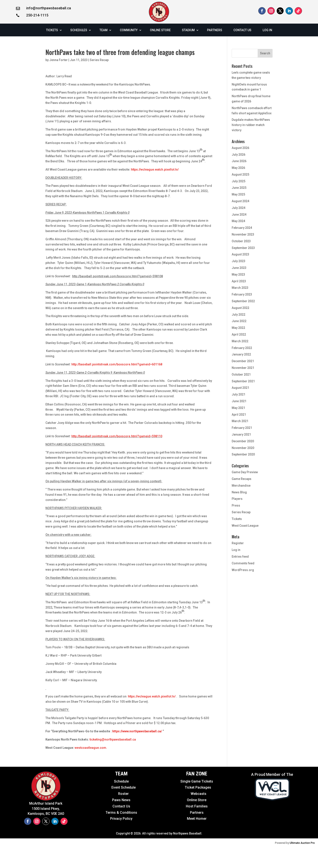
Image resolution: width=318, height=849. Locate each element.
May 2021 (238, 408)
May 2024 (238, 221)
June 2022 (239, 321)
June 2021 (239, 401)
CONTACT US (242, 30)
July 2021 (238, 394)
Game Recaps (241, 479)
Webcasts (198, 794)
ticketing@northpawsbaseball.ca (113, 739)
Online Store (196, 800)
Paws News (121, 800)
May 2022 (238, 327)
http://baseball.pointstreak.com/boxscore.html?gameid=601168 (116, 364)
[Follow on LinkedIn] (289, 11)
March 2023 (240, 287)
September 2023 (243, 248)
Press (236, 505)
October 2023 (241, 241)
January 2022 (241, 354)
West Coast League (245, 525)
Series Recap (99, 60)
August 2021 (240, 387)
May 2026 (238, 167)
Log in (236, 550)
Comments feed (243, 563)
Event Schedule (114, 787)
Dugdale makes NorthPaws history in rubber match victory (251, 125)
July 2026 (238, 154)
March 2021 (240, 421)
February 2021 (242, 427)
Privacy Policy (121, 819)
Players (237, 498)
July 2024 (238, 208)
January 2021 (241, 434)
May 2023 (238, 274)
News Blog (239, 492)
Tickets (237, 519)
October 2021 (241, 374)
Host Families (197, 806)
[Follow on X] (280, 11)
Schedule (121, 781)
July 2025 (238, 181)
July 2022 (238, 314)
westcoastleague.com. (91, 747)
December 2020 (243, 441)
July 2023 (238, 261)
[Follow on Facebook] (262, 11)
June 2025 (239, 187)
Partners (197, 812)
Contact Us (121, 806)
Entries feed (240, 556)
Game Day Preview (245, 472)
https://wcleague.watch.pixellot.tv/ (155, 169)
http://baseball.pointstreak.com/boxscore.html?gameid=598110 (116, 436)
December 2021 (243, 361)
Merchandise (241, 485)
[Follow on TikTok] (298, 11)
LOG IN (267, 30)
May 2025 (238, 194)
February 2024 (242, 227)
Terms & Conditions (121, 812)
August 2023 (240, 254)
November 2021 (243, 368)
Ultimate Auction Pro (302, 842)
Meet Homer (197, 819)
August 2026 (240, 148)
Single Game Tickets (196, 781)
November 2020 (243, 448)
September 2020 (243, 454)
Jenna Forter (58, 60)
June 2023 (239, 268)
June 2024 (239, 214)
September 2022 (243, 301)
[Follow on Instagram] (271, 11)
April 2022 (239, 334)
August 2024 (240, 201)
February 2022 (242, 348)
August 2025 (240, 174)
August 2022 (240, 308)
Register (238, 543)
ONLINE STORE (160, 30)
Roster (123, 794)
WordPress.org (243, 570)
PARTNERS (214, 30)
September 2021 (243, 381)
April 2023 (239, 281)
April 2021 (239, 414)
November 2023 (243, 234)
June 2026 (239, 161)
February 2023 (242, 294)
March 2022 (240, 341)
